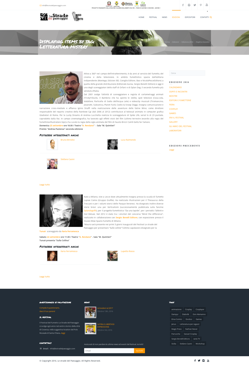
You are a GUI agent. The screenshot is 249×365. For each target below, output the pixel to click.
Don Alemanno (199, 314)
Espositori (190, 17)
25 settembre (56, 125)
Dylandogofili (90, 210)
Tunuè (42, 231)
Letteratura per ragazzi (189, 324)
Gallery (173, 122)
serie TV (196, 338)
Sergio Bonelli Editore (126, 217)
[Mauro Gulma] (61, 210)
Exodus (189, 319)
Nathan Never (191, 329)
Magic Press (176, 329)
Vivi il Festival (176, 117)
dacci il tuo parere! (47, 311)
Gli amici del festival (180, 126)
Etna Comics (176, 319)
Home (141, 17)
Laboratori (175, 130)
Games (172, 113)
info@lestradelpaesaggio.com (62, 348)
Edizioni (176, 17)
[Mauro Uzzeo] (61, 87)
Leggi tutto (44, 184)
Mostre (173, 96)
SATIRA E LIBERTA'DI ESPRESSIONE (105, 325)
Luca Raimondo (128, 139)
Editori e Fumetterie (180, 100)
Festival (153, 17)
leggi (63, 333)
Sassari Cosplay (190, 334)
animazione (176, 309)
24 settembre (53, 237)
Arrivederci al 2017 (105, 308)
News (164, 17)
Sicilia (173, 343)
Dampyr (174, 314)
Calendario (175, 87)
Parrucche (175, 334)
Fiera (172, 104)
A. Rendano (88, 125)
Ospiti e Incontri (203, 42)
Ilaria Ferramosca (70, 231)
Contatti (204, 17)
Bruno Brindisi (68, 139)
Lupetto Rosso (127, 251)
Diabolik (185, 314)
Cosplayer (200, 309)
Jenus (173, 324)
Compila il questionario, (49, 307)
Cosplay (173, 109)
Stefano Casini (67, 159)
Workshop (200, 343)
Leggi (171, 149)
